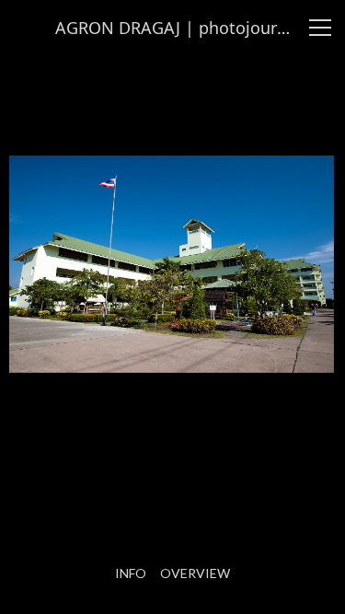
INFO (130, 573)
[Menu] (320, 27)
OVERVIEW (195, 573)
